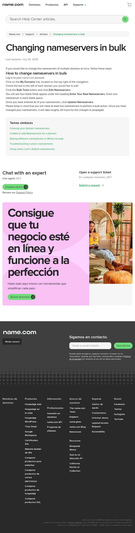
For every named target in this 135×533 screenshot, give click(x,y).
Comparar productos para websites (33, 461)
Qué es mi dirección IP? (76, 456)
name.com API (54, 422)
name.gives (75, 421)
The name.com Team (77, 410)
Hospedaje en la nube (32, 411)
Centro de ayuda (97, 406)
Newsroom (75, 431)
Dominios (34, 4)
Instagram (119, 414)
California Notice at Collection (74, 467)
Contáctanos (99, 413)
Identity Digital (74, 522)
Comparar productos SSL (33, 500)
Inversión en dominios (53, 415)
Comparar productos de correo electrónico (32, 475)
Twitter (118, 409)
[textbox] (90, 345)
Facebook (119, 404)
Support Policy (24, 192)
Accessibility (98, 431)
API (66, 4)
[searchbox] (64, 19)
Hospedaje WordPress (30, 419)
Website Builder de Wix (33, 451)
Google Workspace (31, 433)
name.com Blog (77, 426)
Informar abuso (100, 417)
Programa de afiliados (54, 429)
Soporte (79, 4)
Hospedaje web (33, 404)
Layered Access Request (100, 425)
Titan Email (31, 426)
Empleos (73, 416)
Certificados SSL (31, 442)
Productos (52, 4)
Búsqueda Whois (74, 448)
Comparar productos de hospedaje (32, 490)
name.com (28, 77)
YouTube (118, 419)
